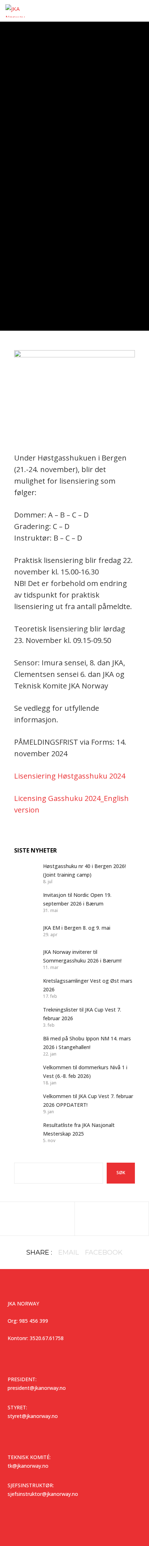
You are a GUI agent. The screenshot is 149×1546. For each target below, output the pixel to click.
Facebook (104, 1252)
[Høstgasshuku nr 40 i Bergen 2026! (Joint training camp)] (25, 873)
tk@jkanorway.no (28, 1465)
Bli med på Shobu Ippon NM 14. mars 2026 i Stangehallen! (87, 1043)
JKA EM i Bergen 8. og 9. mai (76, 927)
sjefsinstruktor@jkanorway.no (43, 1493)
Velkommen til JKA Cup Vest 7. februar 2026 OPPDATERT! (88, 1100)
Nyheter (74, 140)
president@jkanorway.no (37, 1387)
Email (68, 1252)
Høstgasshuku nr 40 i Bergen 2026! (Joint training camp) (84, 870)
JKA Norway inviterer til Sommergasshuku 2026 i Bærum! (82, 956)
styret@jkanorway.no (33, 1416)
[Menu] (139, 11)
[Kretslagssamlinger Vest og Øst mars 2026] (25, 988)
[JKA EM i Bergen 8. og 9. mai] (25, 930)
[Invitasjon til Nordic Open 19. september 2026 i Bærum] (25, 902)
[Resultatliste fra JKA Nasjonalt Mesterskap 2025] (25, 1132)
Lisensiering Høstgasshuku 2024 (69, 776)
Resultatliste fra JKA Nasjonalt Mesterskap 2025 (79, 1129)
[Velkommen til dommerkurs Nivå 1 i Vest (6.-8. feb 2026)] (25, 1074)
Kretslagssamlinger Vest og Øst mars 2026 (87, 985)
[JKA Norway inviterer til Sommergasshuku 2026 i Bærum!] (25, 959)
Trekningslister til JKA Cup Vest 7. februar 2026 (82, 1014)
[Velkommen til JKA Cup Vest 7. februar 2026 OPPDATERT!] (25, 1103)
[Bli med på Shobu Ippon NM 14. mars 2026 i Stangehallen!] (25, 1045)
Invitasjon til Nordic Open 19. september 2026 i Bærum (77, 899)
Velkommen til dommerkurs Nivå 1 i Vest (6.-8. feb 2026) (85, 1071)
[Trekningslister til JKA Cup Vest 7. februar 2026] (25, 1016)
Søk (120, 1173)
